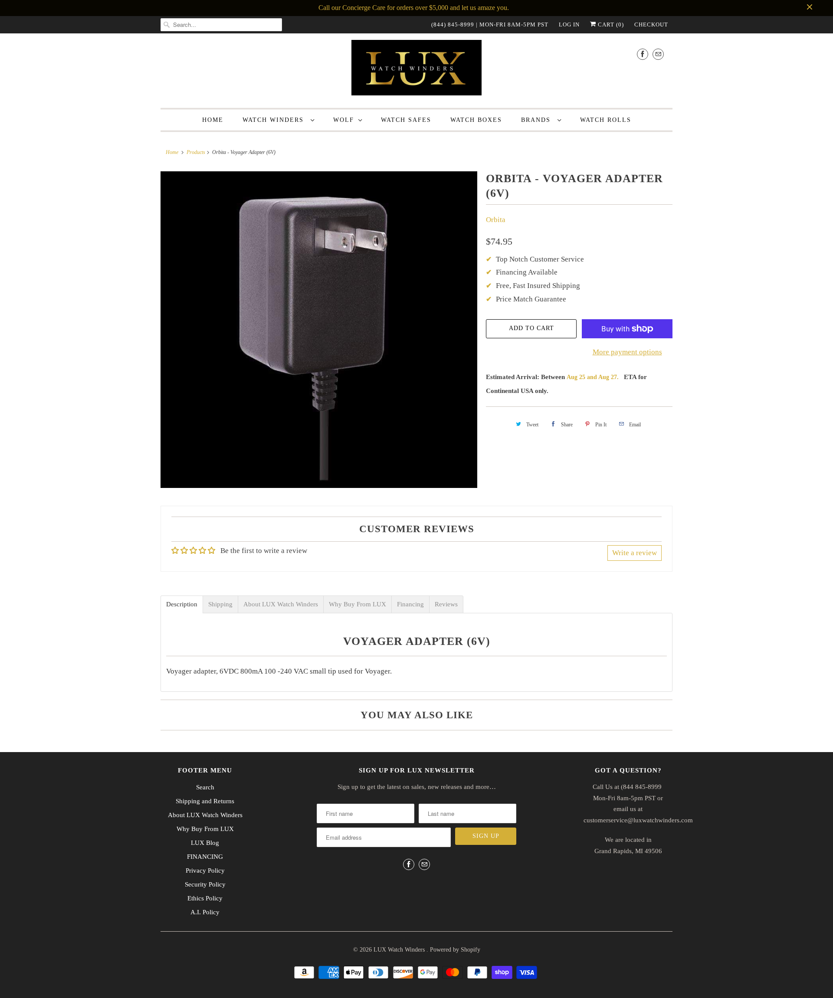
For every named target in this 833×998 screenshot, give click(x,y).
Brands (537, 120)
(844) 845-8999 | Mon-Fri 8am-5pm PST (489, 24)
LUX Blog (205, 842)
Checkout (651, 24)
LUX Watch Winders (400, 949)
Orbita (495, 220)
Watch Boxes (476, 120)
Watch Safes (406, 120)
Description (181, 604)
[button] (832, 992)
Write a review (634, 553)
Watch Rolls (605, 120)
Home (212, 120)
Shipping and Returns (205, 801)
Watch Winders (274, 120)
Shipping (220, 604)
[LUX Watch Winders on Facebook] (642, 54)
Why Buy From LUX (357, 604)
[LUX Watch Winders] (416, 69)
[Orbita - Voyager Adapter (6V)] (319, 329)
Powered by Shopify (455, 949)
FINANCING (205, 856)
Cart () (610, 24)
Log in (569, 24)
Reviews (446, 604)
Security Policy (205, 884)
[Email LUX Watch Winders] (658, 54)
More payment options (627, 352)
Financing (410, 604)
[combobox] (221, 24)
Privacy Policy (205, 870)
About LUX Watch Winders (280, 604)
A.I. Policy (205, 912)
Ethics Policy (205, 898)
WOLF (343, 120)
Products (196, 152)
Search (205, 787)
